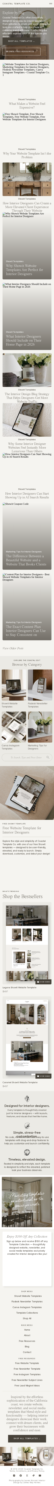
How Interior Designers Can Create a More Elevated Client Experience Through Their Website (27, 207)
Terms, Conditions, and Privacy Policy (26, 1471)
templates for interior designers (29, 20)
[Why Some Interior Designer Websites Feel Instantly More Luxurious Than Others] (27, 420)
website (37, 1404)
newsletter (15, 1408)
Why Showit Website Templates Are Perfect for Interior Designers (24, 270)
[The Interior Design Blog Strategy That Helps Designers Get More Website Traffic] (27, 370)
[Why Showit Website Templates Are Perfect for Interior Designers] (27, 245)
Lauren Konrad (30, 1480)
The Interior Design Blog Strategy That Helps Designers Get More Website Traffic (27, 398)
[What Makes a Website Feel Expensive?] (27, 80)
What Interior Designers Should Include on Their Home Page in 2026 (23, 340)
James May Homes (31, 1482)
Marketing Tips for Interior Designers (24, 551)
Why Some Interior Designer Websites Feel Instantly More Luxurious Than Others (27, 447)
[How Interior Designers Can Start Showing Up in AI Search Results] (27, 469)
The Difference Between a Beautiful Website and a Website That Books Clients (26, 560)
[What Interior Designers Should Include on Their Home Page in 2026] (27, 316)
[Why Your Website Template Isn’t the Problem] (27, 129)
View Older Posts (13, 648)
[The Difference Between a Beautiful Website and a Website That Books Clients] (27, 536)
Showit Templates (27, 99)
